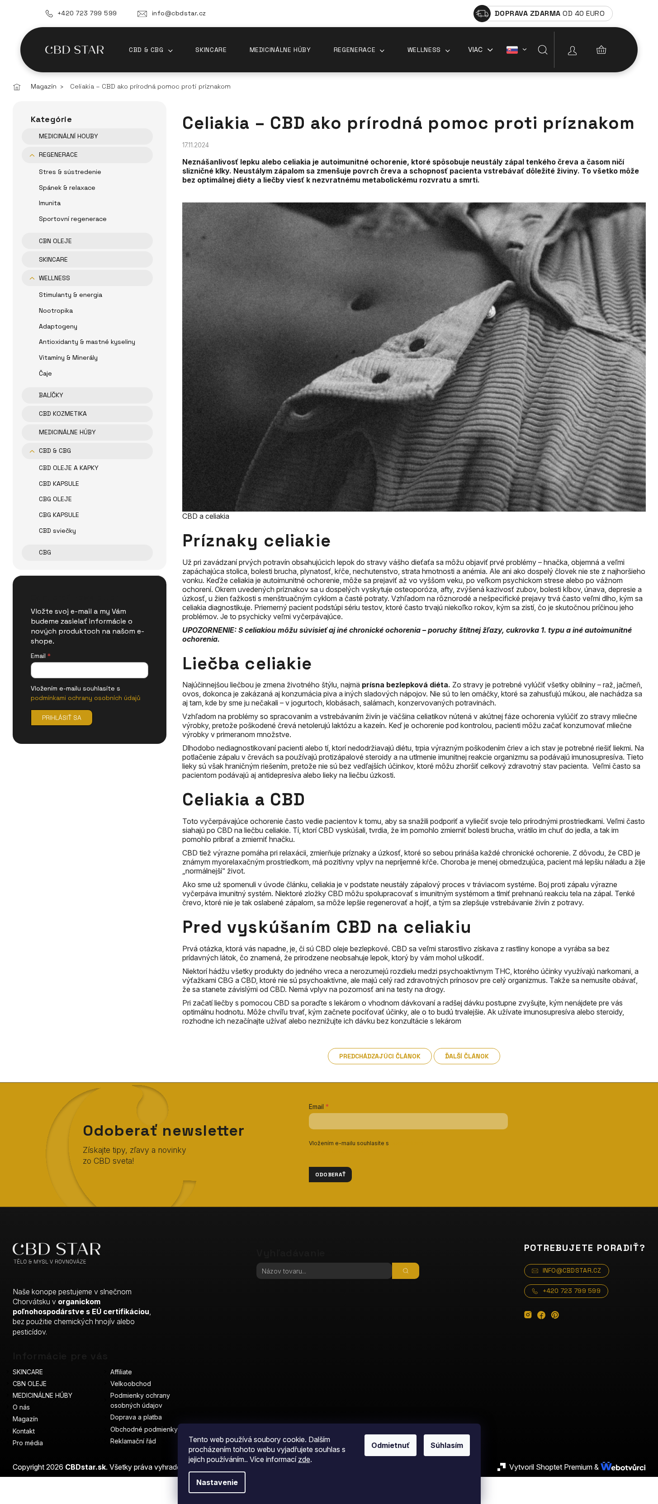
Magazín (25, 1419)
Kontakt (24, 1431)
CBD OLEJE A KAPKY (69, 468)
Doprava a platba (136, 1417)
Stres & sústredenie (70, 172)
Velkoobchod (130, 1383)
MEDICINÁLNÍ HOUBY (68, 136)
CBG (45, 552)
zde (304, 1459)
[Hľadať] (542, 49)
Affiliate (121, 1372)
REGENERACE (58, 154)
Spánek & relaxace (67, 187)
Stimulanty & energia (70, 295)
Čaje (45, 373)
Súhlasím (447, 1445)
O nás (21, 1407)
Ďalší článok (467, 1056)
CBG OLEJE (55, 499)
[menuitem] (151, 49)
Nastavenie (217, 1482)
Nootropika (56, 310)
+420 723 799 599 (87, 13)
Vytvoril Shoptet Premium (550, 1466)
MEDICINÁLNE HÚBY (67, 432)
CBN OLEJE (55, 241)
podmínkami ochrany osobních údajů (86, 698)
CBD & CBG (55, 450)
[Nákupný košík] (601, 49)
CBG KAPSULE (59, 515)
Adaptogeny (58, 326)
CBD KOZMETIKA (63, 413)
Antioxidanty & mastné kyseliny (87, 342)
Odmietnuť (390, 1445)
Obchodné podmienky (144, 1429)
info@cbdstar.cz (179, 13)
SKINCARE (53, 259)
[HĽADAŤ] (405, 1271)
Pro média (28, 1443)
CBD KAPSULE (59, 483)
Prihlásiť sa (61, 718)
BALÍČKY (51, 395)
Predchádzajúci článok (380, 1056)
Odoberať (330, 1174)
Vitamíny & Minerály (68, 357)
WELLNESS (54, 278)
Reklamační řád (133, 1441)
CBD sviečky (57, 530)
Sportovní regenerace (73, 219)
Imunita (50, 203)
